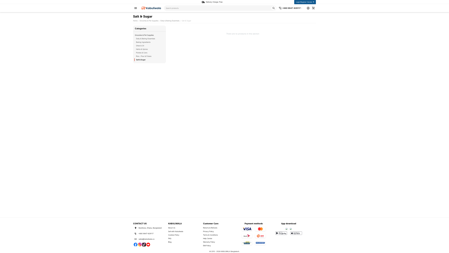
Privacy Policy (208, 231)
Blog (170, 242)
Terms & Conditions (210, 235)
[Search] (273, 8)
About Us (171, 228)
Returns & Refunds (210, 228)
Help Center (207, 238)
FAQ (169, 238)
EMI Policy (207, 246)
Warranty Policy (209, 242)
